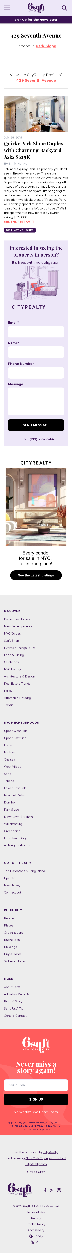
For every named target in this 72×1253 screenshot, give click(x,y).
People (9, 918)
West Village (12, 766)
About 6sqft (12, 987)
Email (13, 323)
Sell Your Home (15, 961)
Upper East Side (15, 738)
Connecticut (12, 892)
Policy (8, 691)
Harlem (9, 745)
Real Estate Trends (17, 683)
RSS (38, 1242)
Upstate (9, 878)
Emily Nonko (18, 163)
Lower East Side (15, 788)
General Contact (15, 1016)
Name (13, 343)
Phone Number (21, 364)
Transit (8, 705)
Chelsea (9, 759)
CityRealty (50, 1152)
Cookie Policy (36, 1224)
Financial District (15, 795)
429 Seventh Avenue (36, 80)
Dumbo (9, 802)
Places (8, 925)
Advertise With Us (16, 994)
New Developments (18, 626)
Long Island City (15, 838)
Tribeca (9, 781)
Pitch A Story (13, 1001)
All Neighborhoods (17, 845)
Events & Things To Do (20, 648)
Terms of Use (19, 1125)
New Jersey (12, 885)
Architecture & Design (19, 676)
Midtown (10, 752)
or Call (36, 439)
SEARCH (65, 8)
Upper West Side (16, 731)
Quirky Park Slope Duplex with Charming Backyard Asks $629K (33, 150)
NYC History (12, 669)
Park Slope (46, 46)
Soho (7, 774)
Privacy (36, 1218)
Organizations (13, 932)
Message (15, 384)
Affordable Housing (17, 698)
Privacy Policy (42, 1125)
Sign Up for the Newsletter (36, 19)
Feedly (38, 1236)
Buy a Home (13, 954)
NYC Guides (12, 633)
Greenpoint (12, 831)
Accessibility (36, 1230)
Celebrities (11, 662)
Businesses (12, 940)
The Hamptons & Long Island (24, 871)
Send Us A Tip (13, 1008)
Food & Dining (14, 655)
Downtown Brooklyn (18, 817)
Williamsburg (13, 824)
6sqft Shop (11, 640)
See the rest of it (19, 221)
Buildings (10, 947)
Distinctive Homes (20, 230)
